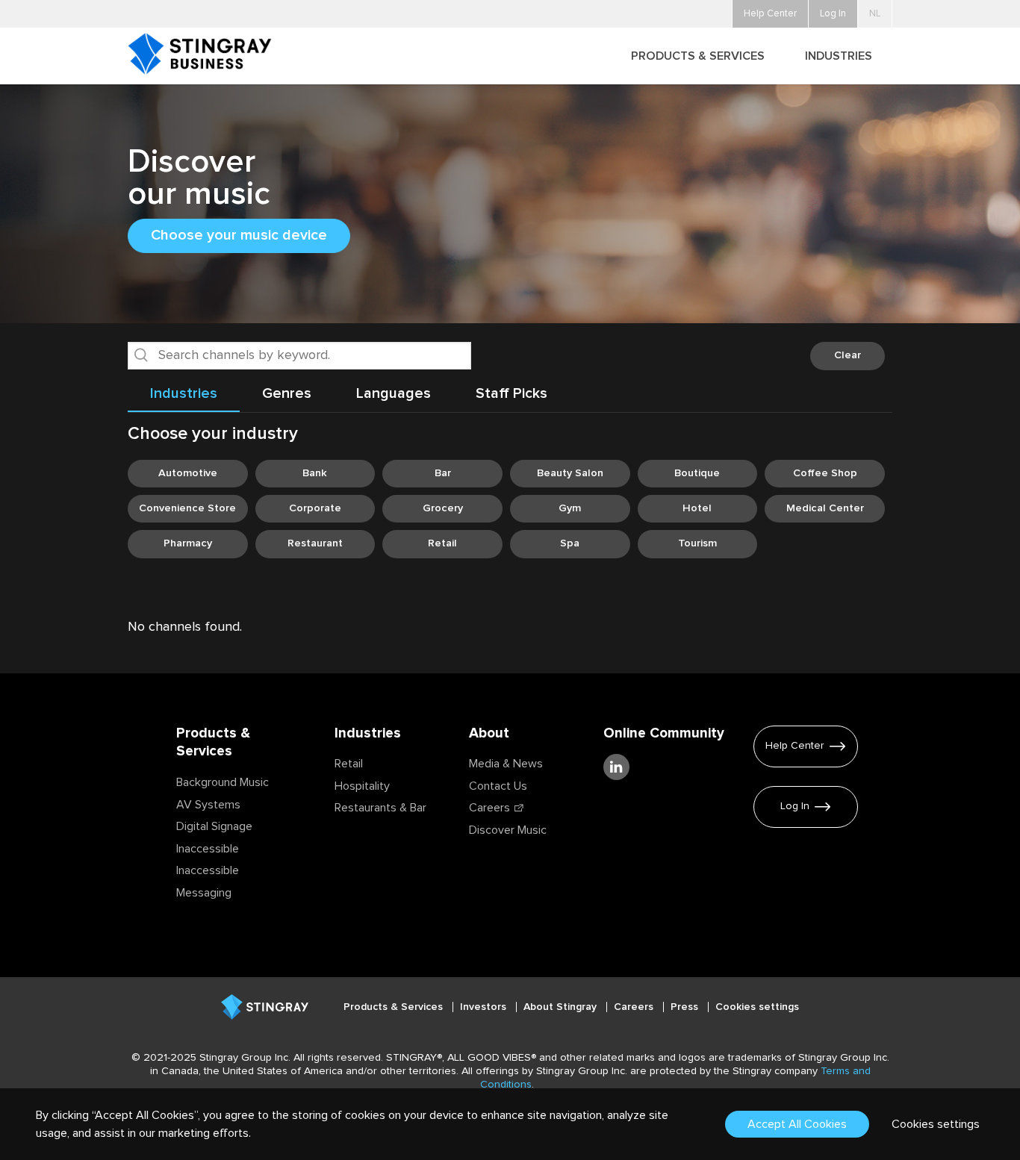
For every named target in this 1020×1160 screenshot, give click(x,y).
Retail (349, 764)
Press (686, 1007)
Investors (484, 1007)
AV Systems (208, 805)
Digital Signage (214, 826)
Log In (794, 806)
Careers (489, 808)
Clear (847, 355)
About (489, 733)
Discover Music (508, 830)
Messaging (203, 893)
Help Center (794, 745)
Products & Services (394, 1007)
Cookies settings (757, 1007)
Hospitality (362, 786)
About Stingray (561, 1007)
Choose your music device (239, 235)
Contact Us (498, 786)
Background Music (222, 782)
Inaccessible (207, 849)
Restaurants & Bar (380, 808)
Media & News (506, 764)
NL (874, 14)
